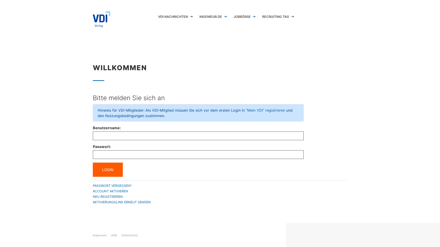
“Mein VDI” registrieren (265, 110)
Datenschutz (129, 235)
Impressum (100, 235)
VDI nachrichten (173, 17)
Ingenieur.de (210, 17)
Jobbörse (242, 17)
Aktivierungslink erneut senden (122, 202)
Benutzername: (107, 128)
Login (107, 169)
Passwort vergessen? (112, 186)
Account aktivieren (110, 191)
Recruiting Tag (275, 17)
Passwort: (102, 146)
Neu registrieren (108, 197)
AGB (114, 235)
